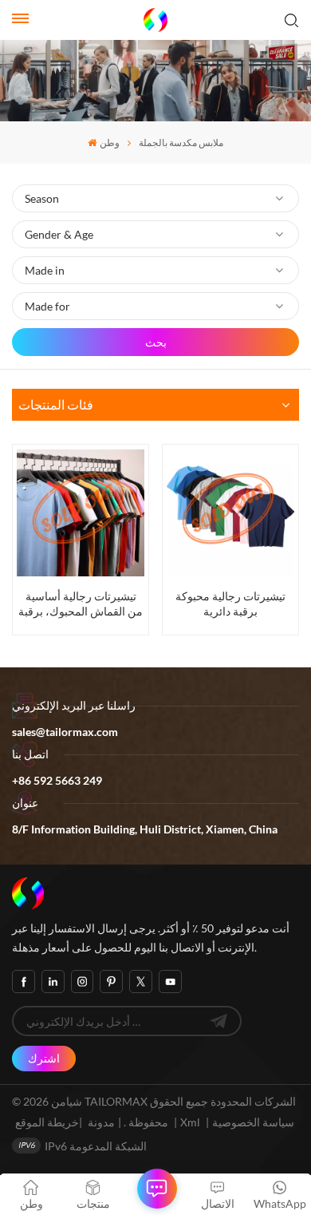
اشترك (44, 1058)
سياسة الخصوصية (253, 1122)
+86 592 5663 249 (57, 780)
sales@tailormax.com (65, 731)
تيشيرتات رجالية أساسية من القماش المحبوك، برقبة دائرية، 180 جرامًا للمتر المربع (80, 604)
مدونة (101, 1122)
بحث (156, 342)
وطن (109, 142)
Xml (190, 1122)
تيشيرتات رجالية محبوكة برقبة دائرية (230, 603)
